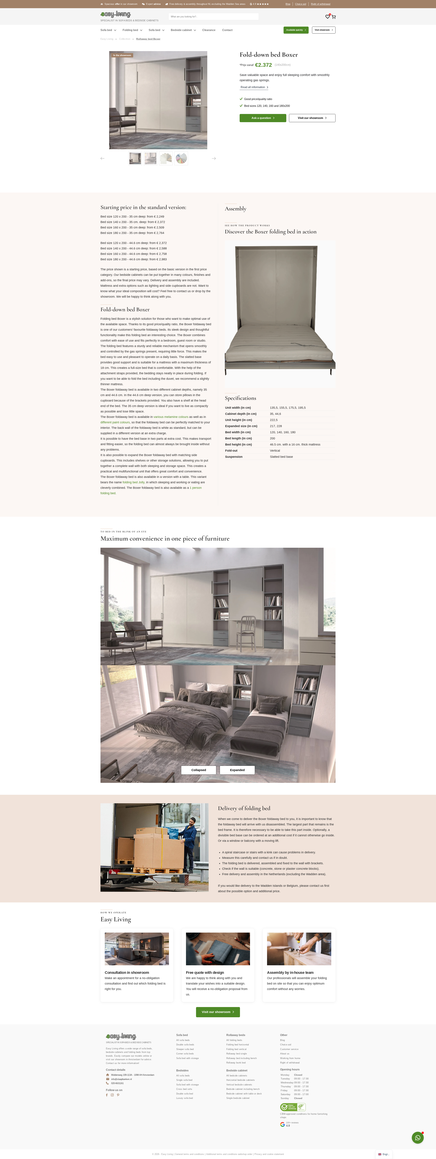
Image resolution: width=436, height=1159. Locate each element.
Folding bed (130, 30)
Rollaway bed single (236, 1053)
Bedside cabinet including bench (243, 1089)
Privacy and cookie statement (269, 1154)
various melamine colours (171, 417)
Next (214, 158)
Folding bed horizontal (237, 1044)
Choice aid (300, 4)
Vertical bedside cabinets (239, 1084)
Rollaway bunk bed (236, 1062)
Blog (288, 4)
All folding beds (234, 1040)
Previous (102, 158)
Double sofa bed (184, 1093)
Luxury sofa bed (184, 1098)
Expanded (237, 770)
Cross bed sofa (184, 1089)
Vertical (275, 450)
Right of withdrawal (320, 4)
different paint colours (115, 422)
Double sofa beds (185, 1044)
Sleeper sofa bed (185, 1049)
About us (284, 1053)
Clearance (208, 30)
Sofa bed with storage (187, 1058)
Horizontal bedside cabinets (240, 1080)
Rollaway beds (235, 1035)
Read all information (253, 87)
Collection (124, 38)
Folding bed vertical (236, 1049)
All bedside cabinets (236, 1075)
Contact (227, 30)
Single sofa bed (184, 1080)
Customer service (289, 1049)
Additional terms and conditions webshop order (229, 1154)
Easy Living (106, 38)
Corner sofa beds (185, 1053)
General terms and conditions (189, 1154)
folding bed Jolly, (134, 482)
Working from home (290, 1058)
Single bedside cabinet (238, 1098)
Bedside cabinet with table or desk (244, 1093)
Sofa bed (106, 30)
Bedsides (182, 1070)
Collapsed (198, 770)
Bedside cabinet (181, 30)
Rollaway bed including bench (241, 1058)
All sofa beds (183, 1040)
